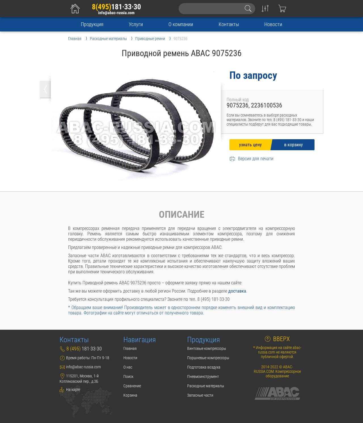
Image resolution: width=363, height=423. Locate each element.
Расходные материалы (205, 386)
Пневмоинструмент (203, 376)
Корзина (130, 395)
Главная (130, 348)
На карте (72, 389)
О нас (127, 367)
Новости (273, 24)
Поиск (128, 376)
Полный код (238, 99)
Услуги (136, 24)
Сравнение (132, 386)
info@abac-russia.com (116, 13)
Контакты (229, 24)
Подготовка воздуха (203, 367)
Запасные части (200, 395)
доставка (237, 291)
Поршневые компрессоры (208, 358)
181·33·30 (116, 7)
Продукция (92, 24)
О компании (180, 24)
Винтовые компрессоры (206, 348)
